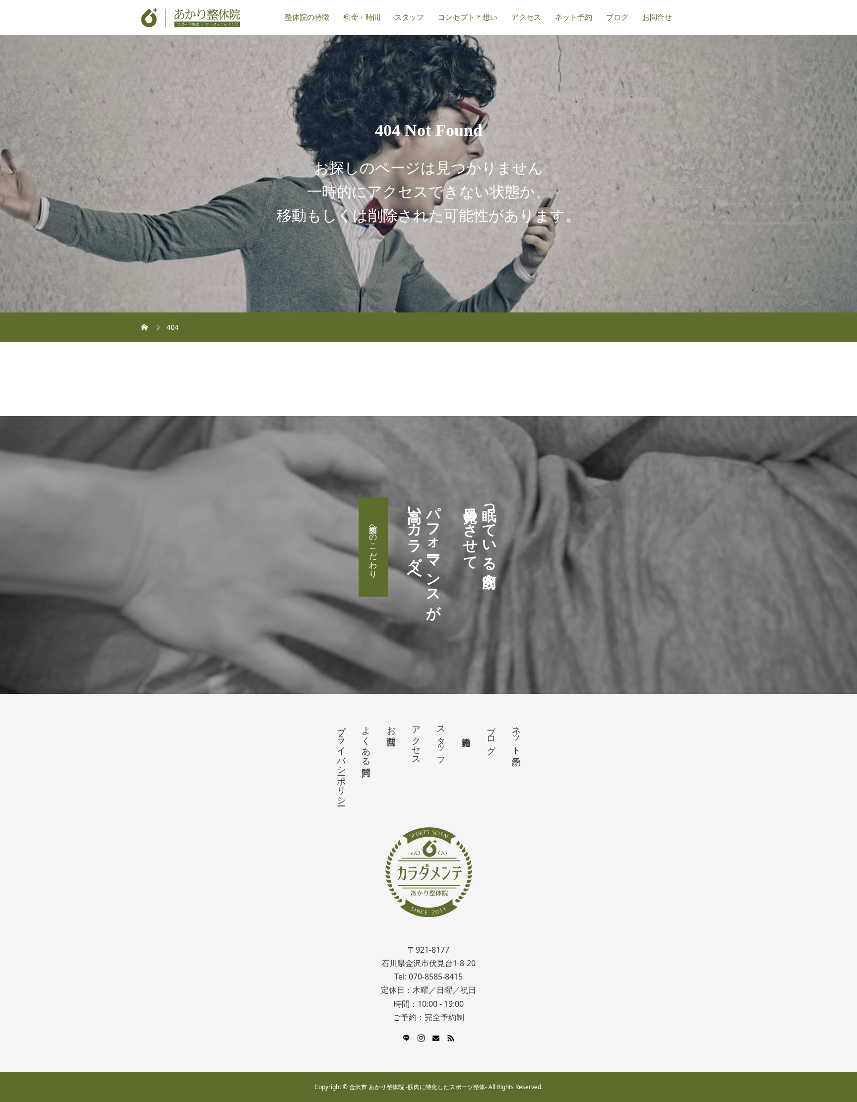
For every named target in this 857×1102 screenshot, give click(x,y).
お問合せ (657, 17)
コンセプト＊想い (467, 17)
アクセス (526, 17)
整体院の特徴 (307, 17)
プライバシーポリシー (341, 760)
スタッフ (409, 17)
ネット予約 (573, 17)
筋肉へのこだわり (373, 547)
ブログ (617, 17)
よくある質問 (366, 740)
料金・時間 (361, 17)
